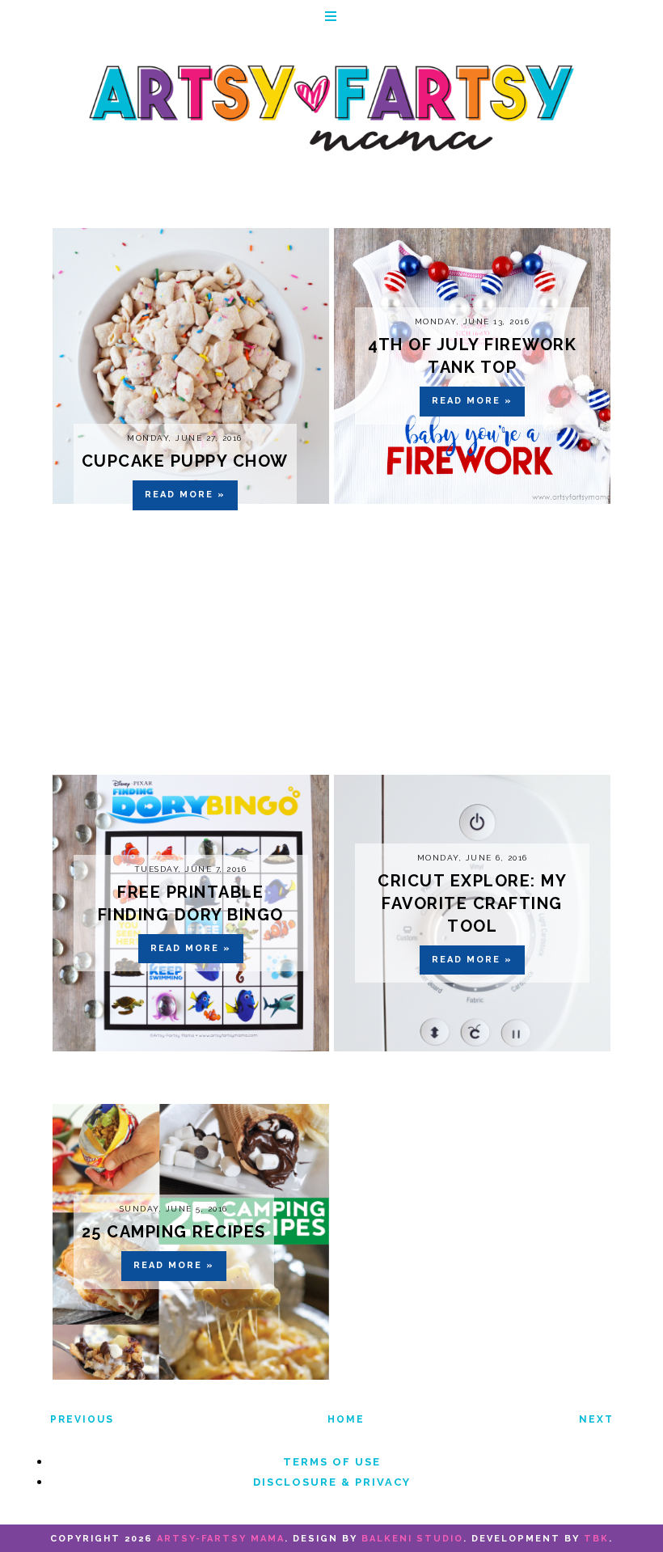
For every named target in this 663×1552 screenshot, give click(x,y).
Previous (82, 1419)
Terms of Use (332, 1462)
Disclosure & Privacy (332, 1482)
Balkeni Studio (412, 1538)
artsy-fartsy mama (221, 1538)
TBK (596, 1538)
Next (596, 1419)
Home (346, 1419)
